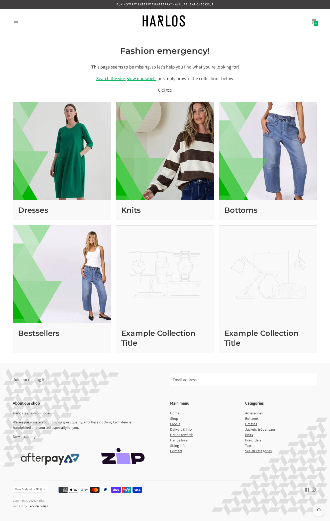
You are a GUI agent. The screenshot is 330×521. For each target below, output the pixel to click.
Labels (175, 424)
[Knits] (165, 151)
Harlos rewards (181, 434)
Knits (131, 210)
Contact (176, 451)
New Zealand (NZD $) (28, 489)
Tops (248, 445)
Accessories (254, 413)
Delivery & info (181, 429)
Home (174, 413)
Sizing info (178, 445)
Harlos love (178, 440)
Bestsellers (39, 333)
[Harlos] (164, 21)
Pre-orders (253, 440)
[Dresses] (62, 151)
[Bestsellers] (62, 274)
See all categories (258, 451)
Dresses (33, 210)
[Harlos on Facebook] (307, 489)
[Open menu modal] (16, 21)
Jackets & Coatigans (260, 429)
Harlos (40, 500)
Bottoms (241, 210)
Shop (174, 418)
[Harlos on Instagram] (314, 489)
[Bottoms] (268, 151)
